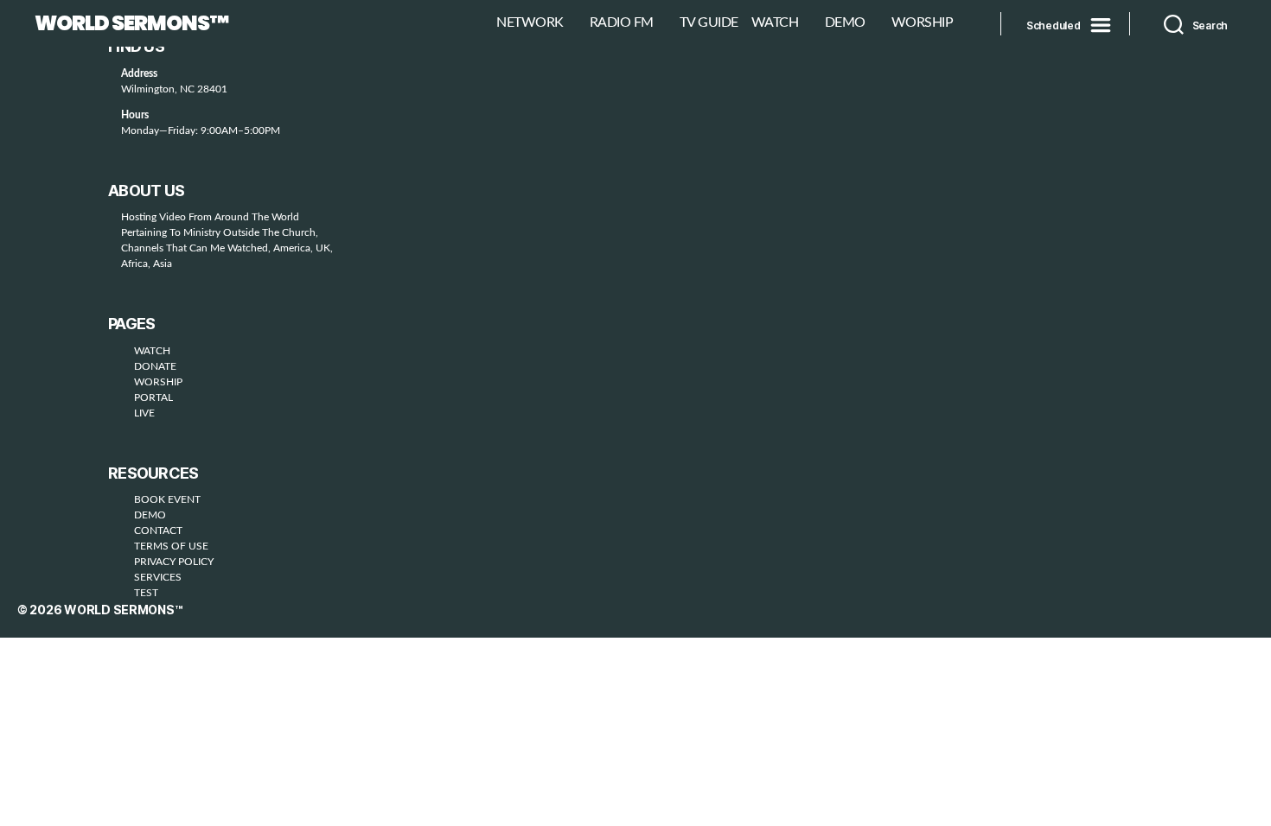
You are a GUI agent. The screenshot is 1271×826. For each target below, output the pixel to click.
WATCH (775, 22)
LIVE (144, 413)
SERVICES (158, 577)
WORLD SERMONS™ (131, 23)
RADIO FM (622, 22)
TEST (146, 593)
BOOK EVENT (167, 499)
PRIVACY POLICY (174, 561)
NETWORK (530, 22)
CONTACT (158, 530)
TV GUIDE (709, 22)
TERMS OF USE (171, 546)
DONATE (155, 366)
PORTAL (153, 397)
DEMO (845, 22)
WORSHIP (922, 22)
